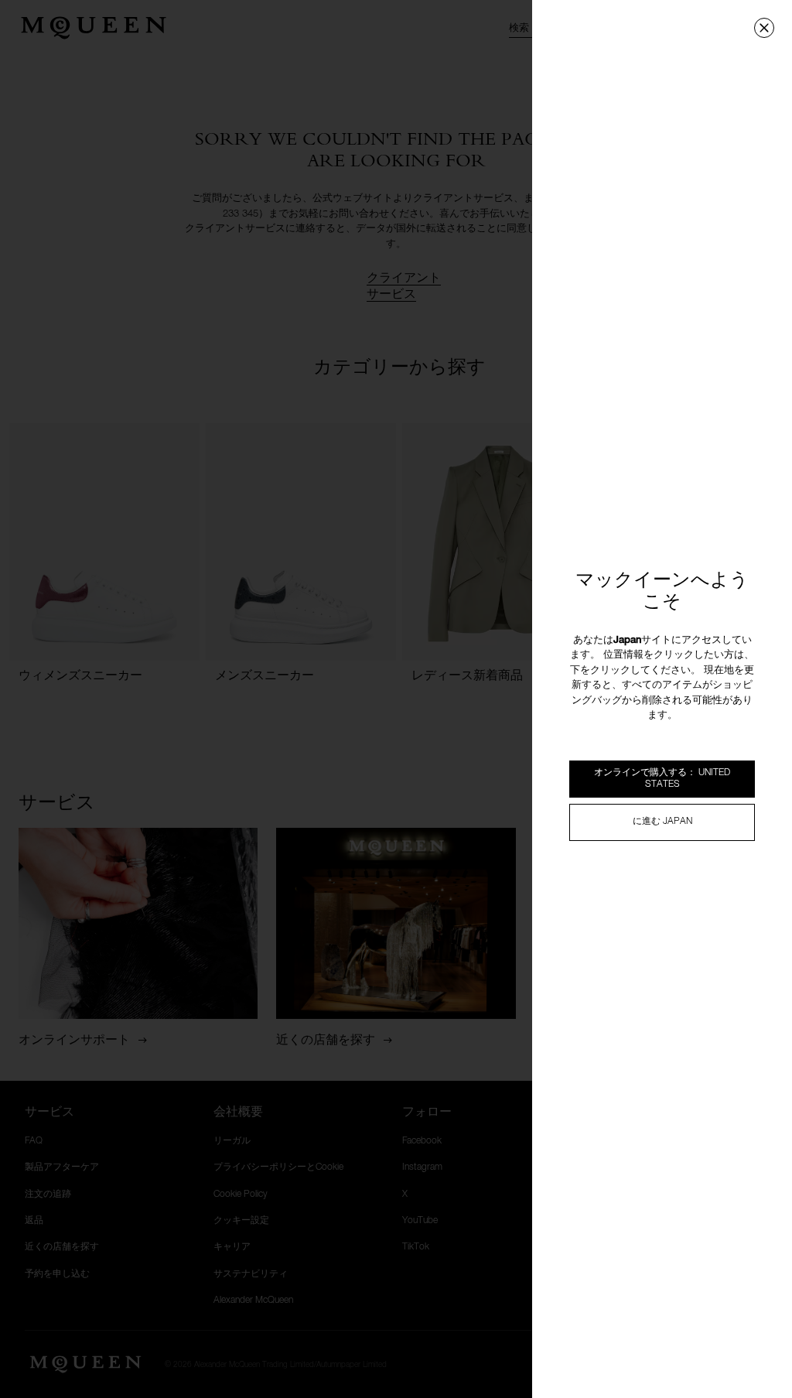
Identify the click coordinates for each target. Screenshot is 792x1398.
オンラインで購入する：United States (662, 778)
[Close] (764, 28)
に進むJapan (662, 821)
